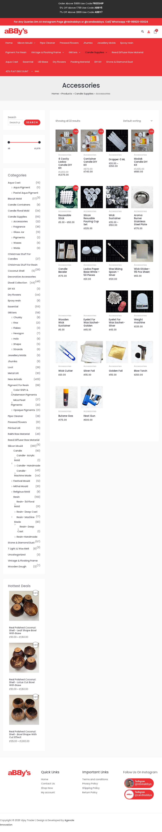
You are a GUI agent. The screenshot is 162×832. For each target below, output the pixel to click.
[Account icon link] (148, 31)
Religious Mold (21, 491)
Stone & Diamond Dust (119, 61)
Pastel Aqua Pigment (25, 192)
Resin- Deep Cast (27, 511)
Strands (18, 349)
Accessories (20, 221)
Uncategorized (16, 554)
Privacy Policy (90, 783)
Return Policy (89, 792)
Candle (17, 450)
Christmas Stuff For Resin (22, 264)
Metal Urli (13, 373)
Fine (15, 322)
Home (9, 42)
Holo (16, 338)
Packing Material (80, 61)
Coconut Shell (16, 270)
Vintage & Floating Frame (46, 52)
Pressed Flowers (69, 42)
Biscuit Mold (15, 198)
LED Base (43, 61)
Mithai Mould (20, 486)
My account (48, 792)
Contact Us (48, 783)
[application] (33, 43)
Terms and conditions (95, 779)
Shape (17, 344)
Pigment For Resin (16, 52)
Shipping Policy (91, 788)
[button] (142, 32)
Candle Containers (19, 204)
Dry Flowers (59, 61)
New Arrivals (15, 379)
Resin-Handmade (27, 536)
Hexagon (18, 333)
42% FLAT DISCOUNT (17, 71)
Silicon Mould (24, 42)
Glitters (73, 52)
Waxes (17, 242)
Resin (16, 497)
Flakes (17, 328)
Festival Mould (21, 481)
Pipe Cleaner (47, 42)
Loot (10, 367)
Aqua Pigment (21, 187)
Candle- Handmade (28, 465)
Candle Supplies (94, 52)
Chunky (17, 317)
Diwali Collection (17, 282)
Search (12, 117)
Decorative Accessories (22, 276)
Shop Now (47, 788)
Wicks (16, 248)
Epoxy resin (126, 42)
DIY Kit (98, 61)
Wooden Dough (17, 566)
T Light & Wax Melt (18, 548)
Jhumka (88, 42)
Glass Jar (18, 232)
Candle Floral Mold (18, 210)
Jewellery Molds (106, 42)
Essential (28, 61)
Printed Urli (14, 428)
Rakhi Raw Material (19, 434)
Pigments (19, 237)
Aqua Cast (12, 61)
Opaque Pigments (24, 410)
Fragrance (19, 226)
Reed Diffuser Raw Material (127, 52)
